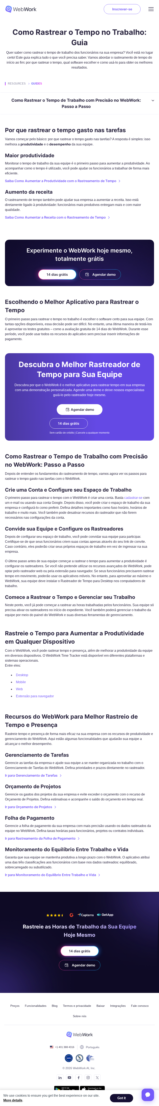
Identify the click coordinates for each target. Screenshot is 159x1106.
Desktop (22, 675)
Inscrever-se (122, 9)
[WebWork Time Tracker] (79, 1034)
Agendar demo (104, 274)
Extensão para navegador (35, 696)
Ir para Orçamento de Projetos (28, 807)
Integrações (118, 1005)
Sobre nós (79, 1016)
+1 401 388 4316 (64, 1047)
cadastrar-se (133, 497)
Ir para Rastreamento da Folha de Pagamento (40, 838)
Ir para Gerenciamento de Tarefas (31, 775)
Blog (55, 1005)
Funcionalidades (35, 1005)
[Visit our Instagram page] (87, 1078)
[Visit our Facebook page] (77, 1078)
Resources (17, 83)
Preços (14, 1005)
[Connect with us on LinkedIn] (59, 1078)
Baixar (100, 1005)
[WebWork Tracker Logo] (23, 9)
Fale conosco (140, 1005)
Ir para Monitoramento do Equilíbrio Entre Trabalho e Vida (50, 875)
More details (12, 1100)
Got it (121, 1098)
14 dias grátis (57, 274)
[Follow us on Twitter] (96, 1078)
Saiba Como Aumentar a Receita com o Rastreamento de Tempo (55, 217)
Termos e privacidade (77, 1005)
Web (19, 689)
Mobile (21, 682)
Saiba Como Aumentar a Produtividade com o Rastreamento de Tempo (60, 181)
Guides (36, 83)
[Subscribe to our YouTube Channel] (68, 1078)
